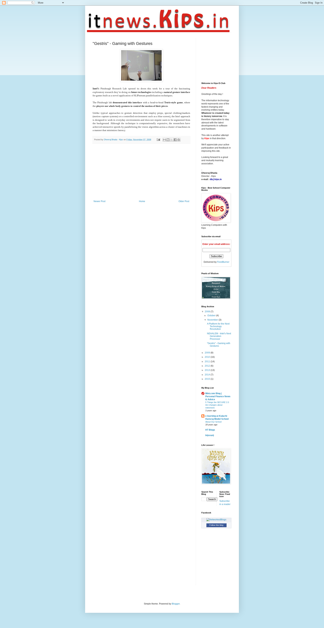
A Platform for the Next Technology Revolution (218, 326)
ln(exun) (209, 435)
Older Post (183, 201)
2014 (208, 374)
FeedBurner (223, 262)
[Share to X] (171, 140)
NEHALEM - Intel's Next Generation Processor (219, 336)
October (211, 315)
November (213, 320)
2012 (208, 366)
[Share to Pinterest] (179, 140)
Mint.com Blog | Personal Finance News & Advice (217, 396)
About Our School (213, 422)
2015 (208, 379)
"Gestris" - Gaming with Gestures (218, 344)
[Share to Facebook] (175, 140)
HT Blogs (210, 430)
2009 (208, 352)
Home (142, 201)
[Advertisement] (141, 171)
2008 (208, 311)
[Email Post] (158, 139)
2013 (208, 370)
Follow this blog (216, 525)
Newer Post (99, 201)
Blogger (176, 603)
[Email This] (164, 140)
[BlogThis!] (168, 140)
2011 (208, 361)
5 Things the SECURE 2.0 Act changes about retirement (217, 405)
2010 (208, 357)
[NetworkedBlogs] (216, 519)
